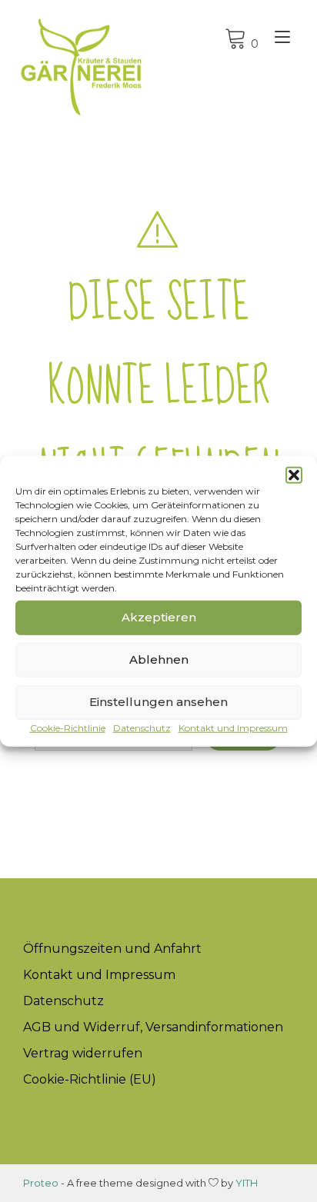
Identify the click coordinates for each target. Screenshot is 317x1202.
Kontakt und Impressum (233, 727)
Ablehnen (159, 659)
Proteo (40, 1183)
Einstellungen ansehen (158, 701)
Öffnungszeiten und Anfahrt (112, 948)
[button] (294, 474)
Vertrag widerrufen (82, 1053)
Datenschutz (142, 727)
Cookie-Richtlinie (67, 727)
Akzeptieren (159, 617)
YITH (246, 1183)
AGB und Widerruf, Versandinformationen (153, 1027)
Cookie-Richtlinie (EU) (89, 1079)
